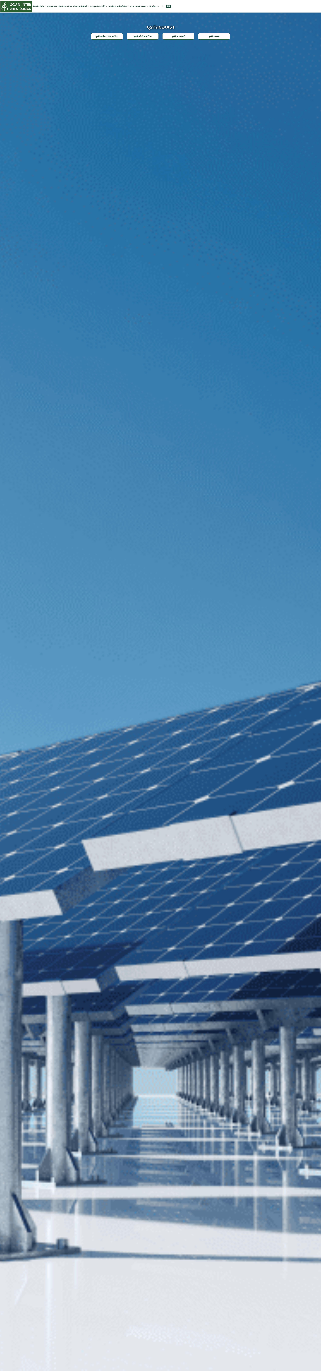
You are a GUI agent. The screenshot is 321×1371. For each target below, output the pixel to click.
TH (168, 6)
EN (163, 6)
